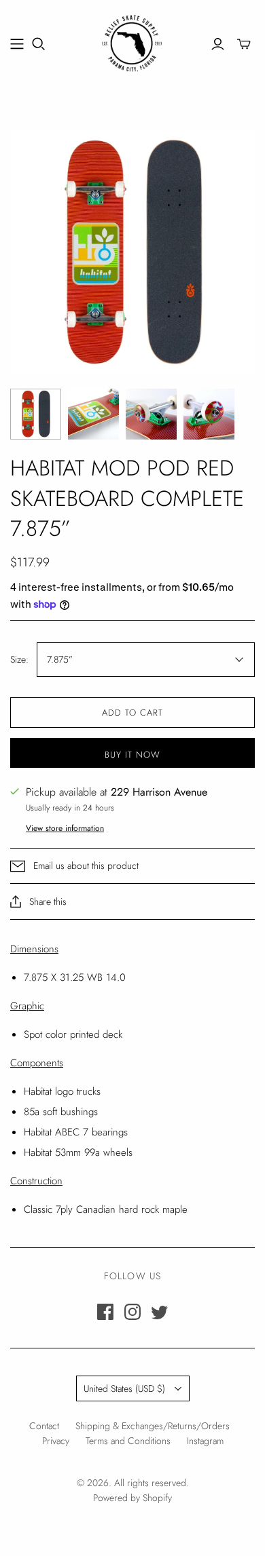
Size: (19, 659)
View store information (65, 828)
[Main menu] (17, 44)
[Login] (218, 44)
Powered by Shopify (132, 1497)
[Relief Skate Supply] (132, 41)
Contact (44, 1426)
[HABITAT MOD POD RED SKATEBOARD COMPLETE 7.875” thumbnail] (35, 414)
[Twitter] (160, 1312)
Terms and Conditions (128, 1440)
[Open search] (39, 44)
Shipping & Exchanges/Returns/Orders (152, 1426)
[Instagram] (132, 1312)
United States (124, 1388)
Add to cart (132, 712)
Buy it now (132, 754)
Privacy (55, 1440)
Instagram (205, 1440)
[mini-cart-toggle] (244, 44)
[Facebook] (105, 1312)
